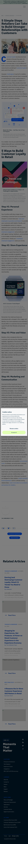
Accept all (14, 432)
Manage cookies (14, 428)
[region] (14, 422)
